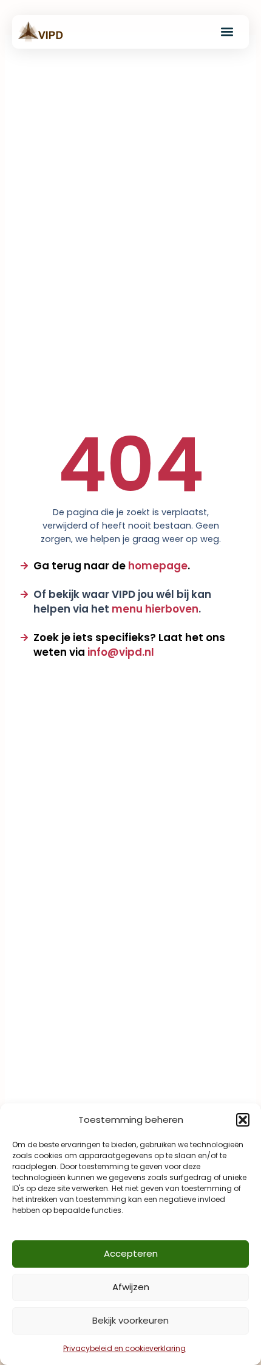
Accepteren (131, 1253)
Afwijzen (130, 1286)
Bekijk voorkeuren (130, 1320)
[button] (243, 1120)
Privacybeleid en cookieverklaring (124, 1348)
